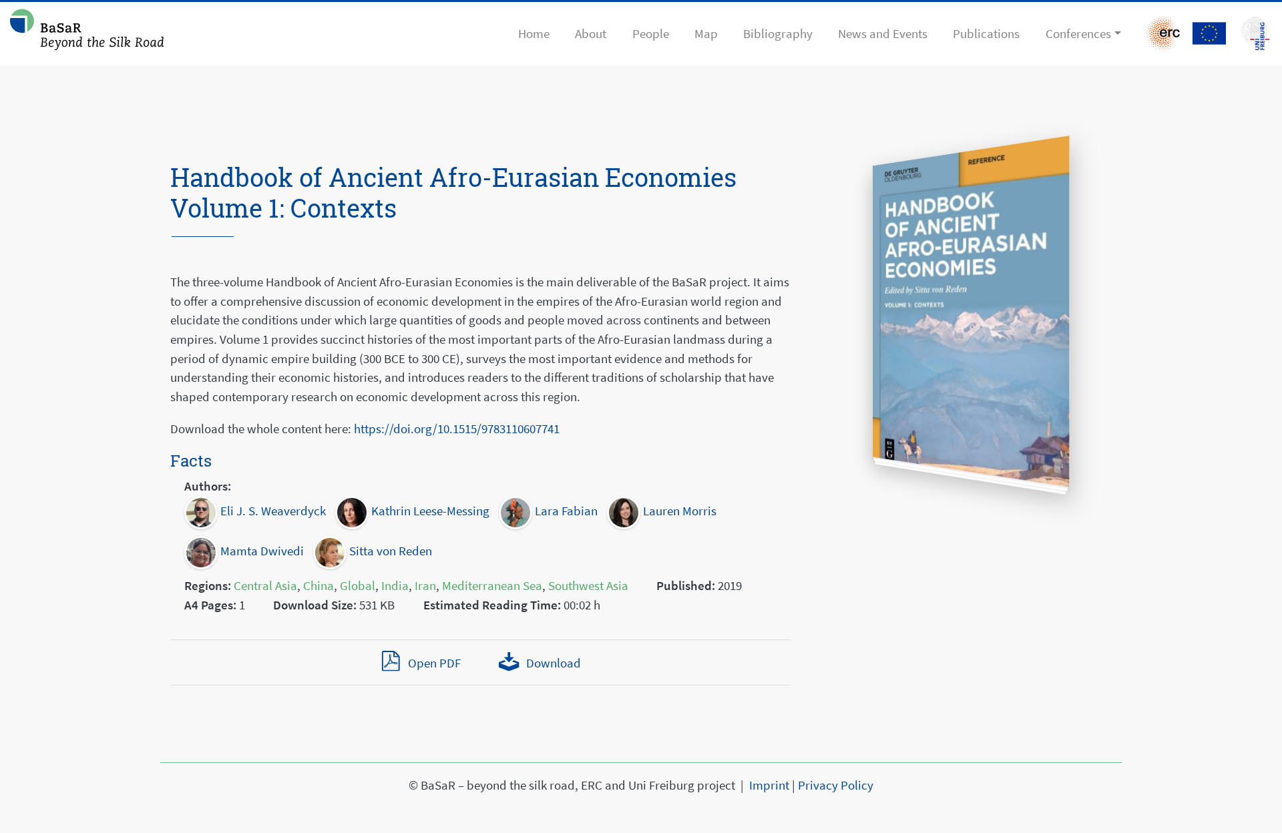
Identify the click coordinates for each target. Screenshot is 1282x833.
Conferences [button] (1078, 33)
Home (534, 33)
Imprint (769, 785)
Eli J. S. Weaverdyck (272, 511)
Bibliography (778, 33)
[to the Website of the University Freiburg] (1209, 33)
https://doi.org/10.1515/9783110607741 (457, 429)
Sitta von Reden (389, 551)
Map (706, 33)
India (395, 585)
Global (357, 585)
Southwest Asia (588, 585)
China (318, 585)
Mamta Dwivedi (261, 551)
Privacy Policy (835, 785)
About (590, 33)
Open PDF (434, 663)
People (650, 33)
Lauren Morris (678, 511)
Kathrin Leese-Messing (429, 511)
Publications (986, 33)
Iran (425, 585)
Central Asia (265, 585)
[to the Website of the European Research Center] (1163, 33)
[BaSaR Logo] (87, 33)
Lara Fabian (565, 511)
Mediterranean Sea (492, 585)
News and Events (882, 33)
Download (551, 663)
